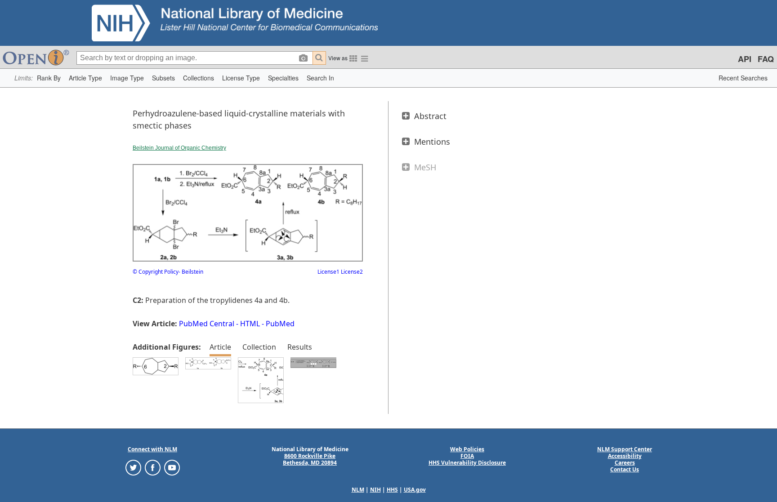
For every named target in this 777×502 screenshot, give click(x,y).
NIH (375, 489)
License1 (328, 271)
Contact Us (624, 469)
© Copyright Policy (156, 271)
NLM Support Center (624, 449)
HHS (392, 489)
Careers (625, 462)
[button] (49, 78)
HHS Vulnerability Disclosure (467, 462)
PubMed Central (206, 324)
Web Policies (467, 449)
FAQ (766, 59)
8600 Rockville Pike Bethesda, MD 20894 (310, 459)
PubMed (280, 324)
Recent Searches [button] (743, 77)
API (744, 59)
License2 (351, 271)
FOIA (467, 456)
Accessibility (625, 456)
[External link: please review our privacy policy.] (133, 467)
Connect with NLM (152, 449)
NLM (358, 489)
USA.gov (415, 489)
